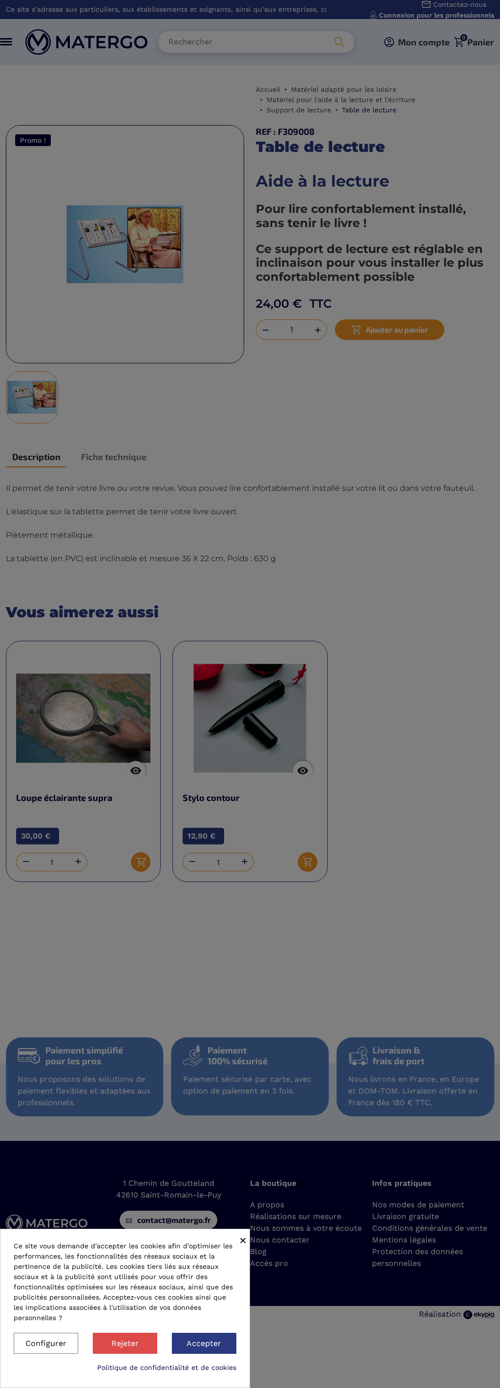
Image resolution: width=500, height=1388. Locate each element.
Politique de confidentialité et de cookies (166, 1367)
